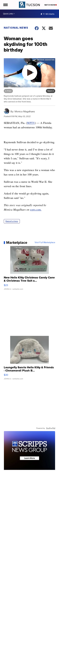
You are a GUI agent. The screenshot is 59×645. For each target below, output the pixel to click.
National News (16, 27)
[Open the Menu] (5, 5)
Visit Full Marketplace (45, 242)
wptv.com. (36, 209)
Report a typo (12, 221)
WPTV (31, 123)
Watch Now (49, 5)
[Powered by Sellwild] (50, 428)
